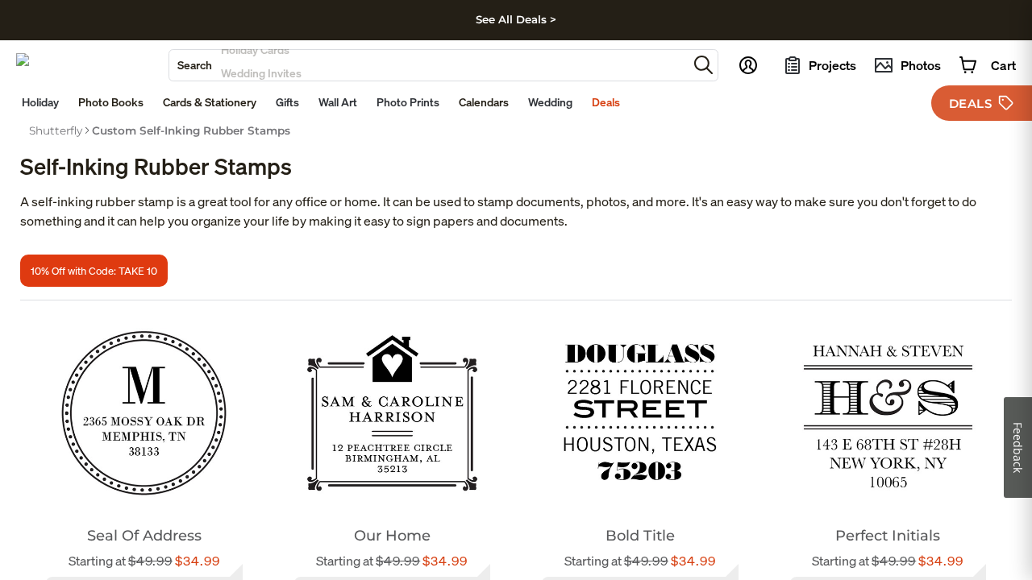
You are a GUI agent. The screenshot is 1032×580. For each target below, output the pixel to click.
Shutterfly (55, 130)
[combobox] (428, 65)
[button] (703, 65)
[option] (55, 130)
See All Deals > (516, 19)
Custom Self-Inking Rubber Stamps (191, 130)
